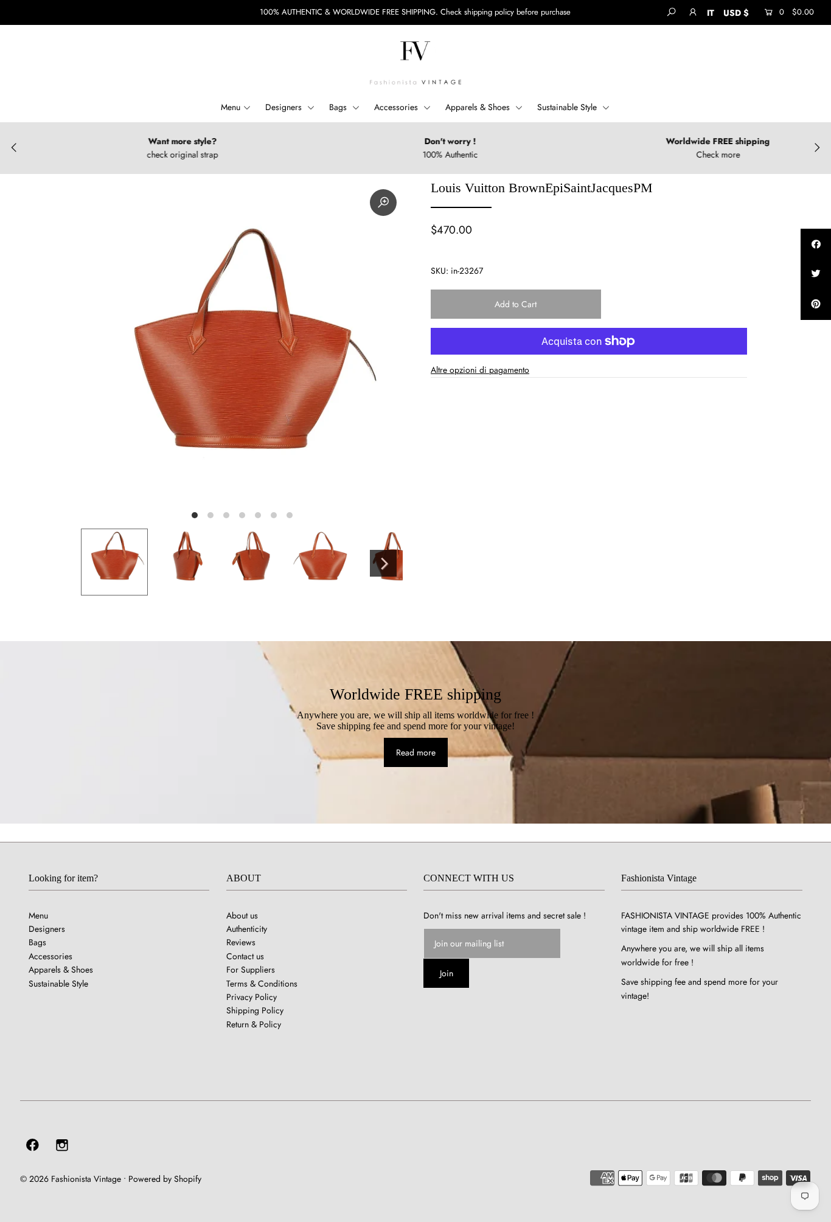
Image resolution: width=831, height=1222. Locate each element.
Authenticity (246, 929)
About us (242, 915)
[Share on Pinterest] (816, 305)
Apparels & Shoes (478, 107)
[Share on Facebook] (816, 244)
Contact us (245, 956)
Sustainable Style (568, 107)
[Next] (383, 563)
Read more (416, 752)
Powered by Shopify (164, 1179)
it (710, 13)
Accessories (397, 107)
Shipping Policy (254, 1010)
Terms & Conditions (261, 983)
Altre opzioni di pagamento (480, 370)
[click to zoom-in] (383, 202)
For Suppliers (250, 969)
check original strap (151, 154)
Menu (230, 107)
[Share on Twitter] (816, 274)
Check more (687, 154)
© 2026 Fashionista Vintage (70, 1179)
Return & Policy (253, 1024)
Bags (339, 107)
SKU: (439, 271)
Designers (284, 107)
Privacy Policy (251, 997)
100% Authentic (419, 154)
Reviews (241, 942)
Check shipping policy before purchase (505, 12)
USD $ (736, 13)
